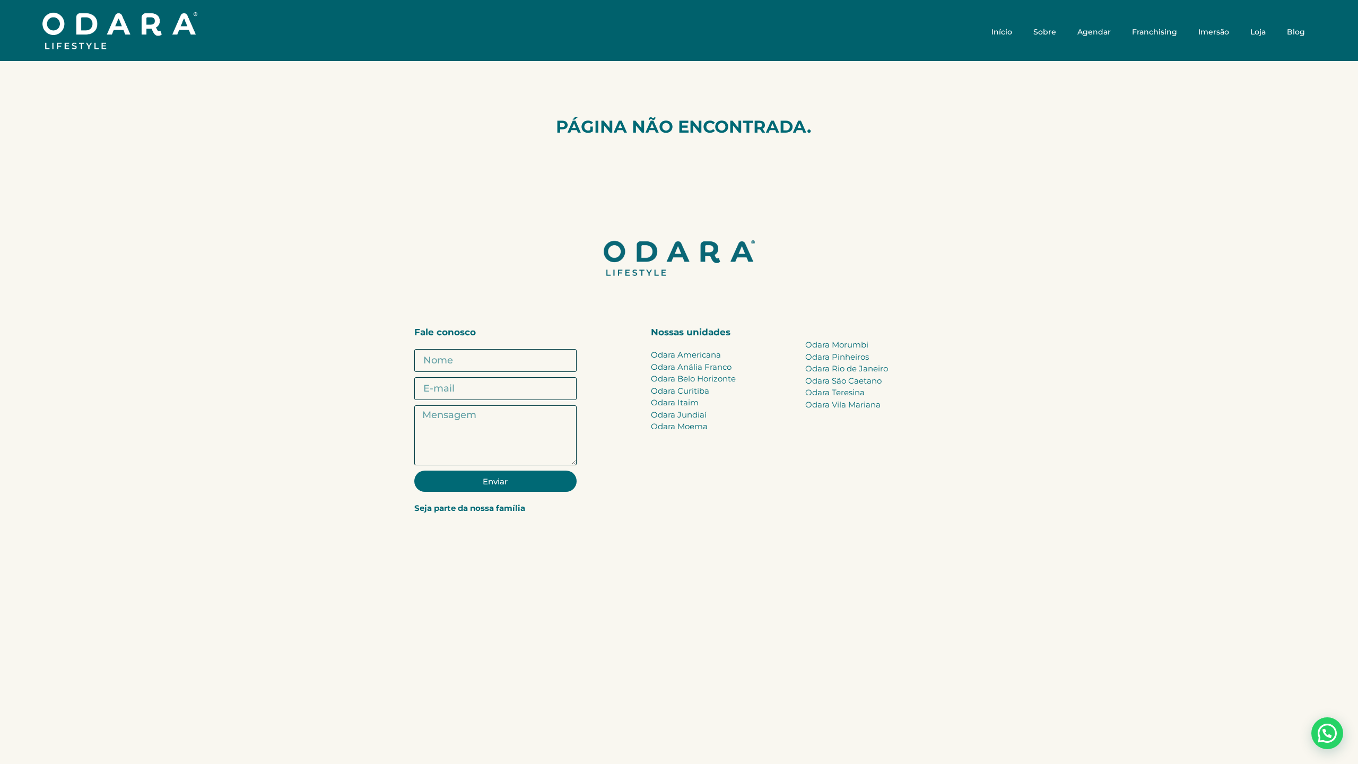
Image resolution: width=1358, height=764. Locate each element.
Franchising (1154, 32)
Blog (1296, 32)
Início (1001, 32)
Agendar (1094, 32)
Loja (1258, 32)
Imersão (1213, 32)
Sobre (1044, 32)
